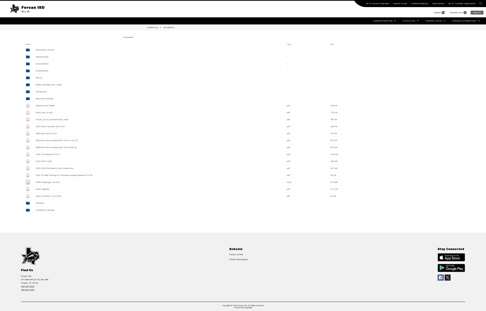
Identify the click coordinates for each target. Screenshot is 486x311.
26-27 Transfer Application (462, 3)
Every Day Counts (44, 112)
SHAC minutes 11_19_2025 (48, 196)
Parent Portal (400, 3)
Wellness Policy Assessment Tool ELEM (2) (56, 147)
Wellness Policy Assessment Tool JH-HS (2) (57, 140)
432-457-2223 (27, 286)
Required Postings (44, 98)
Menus (39, 77)
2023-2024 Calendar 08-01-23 (50, 126)
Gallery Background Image (49, 84)
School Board (42, 64)
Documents (438, 3)
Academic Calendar (45, 210)
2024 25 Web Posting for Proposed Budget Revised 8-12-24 (64, 175)
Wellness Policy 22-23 (46, 133)
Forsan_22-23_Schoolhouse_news (52, 119)
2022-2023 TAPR (44, 161)
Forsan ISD (152, 27)
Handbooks (41, 91)
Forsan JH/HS (236, 254)
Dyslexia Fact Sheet (45, 105)
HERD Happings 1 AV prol (48, 182)
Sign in (477, 12)
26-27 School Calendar (377, 3)
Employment (42, 71)
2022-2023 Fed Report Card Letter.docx (55, 168)
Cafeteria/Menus (419, 3)
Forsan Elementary (238, 259)
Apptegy (248, 307)
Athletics (40, 203)
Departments (42, 57)
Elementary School (45, 50)
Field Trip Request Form (47, 154)
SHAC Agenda (42, 189)
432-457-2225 (27, 290)
